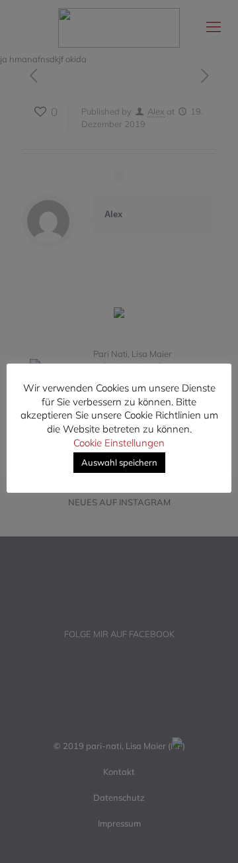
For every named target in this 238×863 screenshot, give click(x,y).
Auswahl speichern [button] (119, 462)
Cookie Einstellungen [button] (119, 442)
